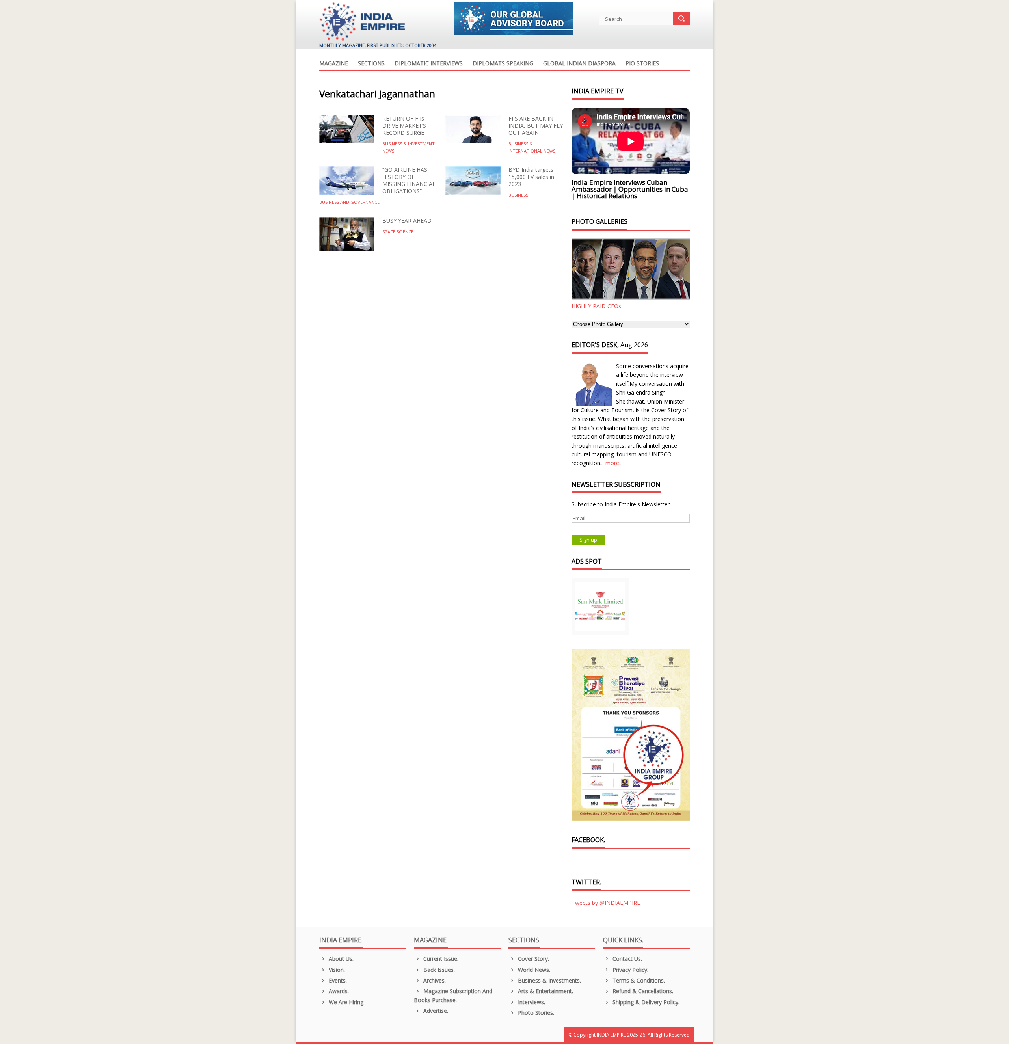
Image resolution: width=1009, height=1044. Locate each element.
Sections (371, 64)
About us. (340, 958)
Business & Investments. (548, 980)
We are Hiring (345, 1002)
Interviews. (530, 1002)
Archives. (434, 980)
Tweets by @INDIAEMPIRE (606, 902)
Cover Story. (532, 958)
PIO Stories (642, 64)
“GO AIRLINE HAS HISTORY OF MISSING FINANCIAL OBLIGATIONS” (409, 180)
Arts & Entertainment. (544, 991)
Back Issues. (438, 969)
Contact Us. (626, 958)
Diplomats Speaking (503, 64)
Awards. (338, 991)
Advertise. (435, 1010)
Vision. (336, 969)
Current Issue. (440, 958)
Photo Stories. (535, 1012)
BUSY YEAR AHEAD (407, 220)
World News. (533, 969)
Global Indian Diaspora (579, 64)
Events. (337, 980)
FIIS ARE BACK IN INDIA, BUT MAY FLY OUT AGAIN (535, 125)
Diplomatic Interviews (429, 64)
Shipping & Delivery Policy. (645, 1002)
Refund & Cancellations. (642, 991)
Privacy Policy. (629, 969)
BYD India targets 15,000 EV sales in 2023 (531, 177)
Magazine (333, 64)
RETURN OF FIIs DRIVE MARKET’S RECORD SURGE (404, 125)
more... (614, 463)
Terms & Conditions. (638, 980)
